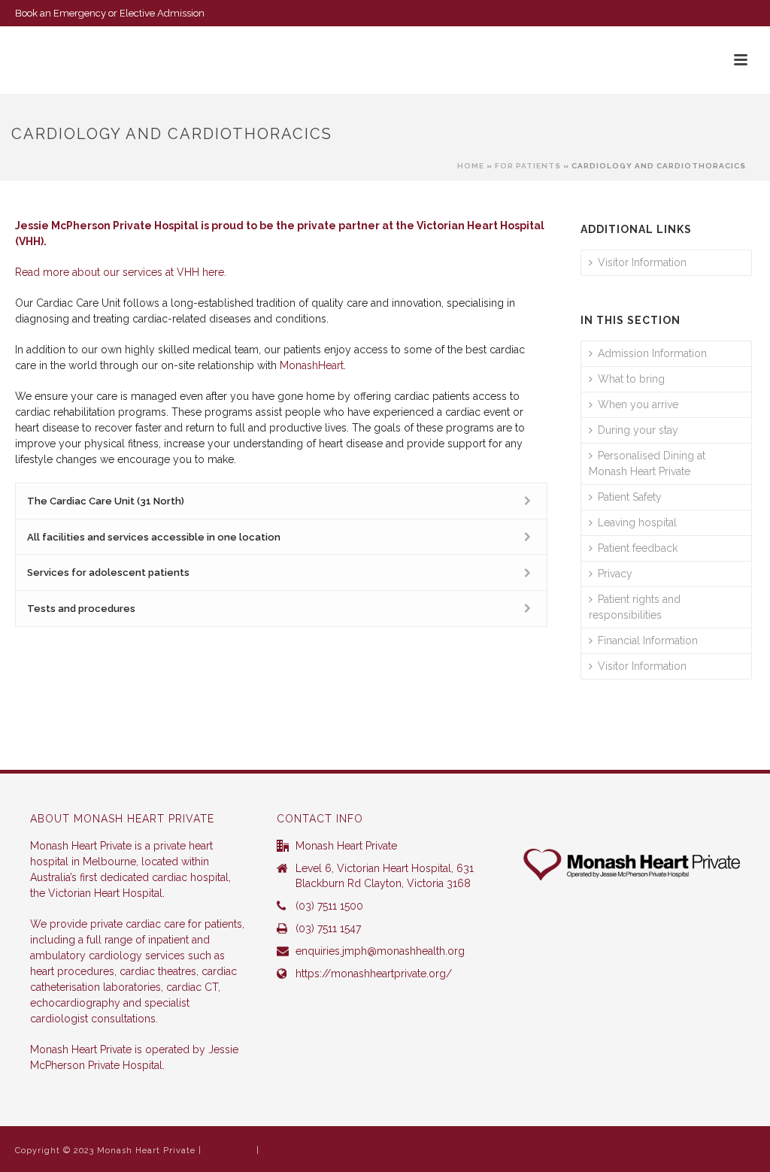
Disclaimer (229, 1150)
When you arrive (638, 404)
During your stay (638, 430)
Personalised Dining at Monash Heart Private (647, 463)
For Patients (528, 166)
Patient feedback (638, 548)
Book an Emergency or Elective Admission (110, 13)
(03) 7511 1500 (329, 906)
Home (470, 166)
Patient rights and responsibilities (635, 607)
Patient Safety (630, 497)
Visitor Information (642, 262)
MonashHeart (312, 365)
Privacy (615, 574)
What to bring (631, 379)
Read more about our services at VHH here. (120, 272)
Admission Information (652, 353)
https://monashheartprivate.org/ (374, 974)
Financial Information (648, 640)
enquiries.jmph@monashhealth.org (380, 951)
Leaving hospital (637, 522)
